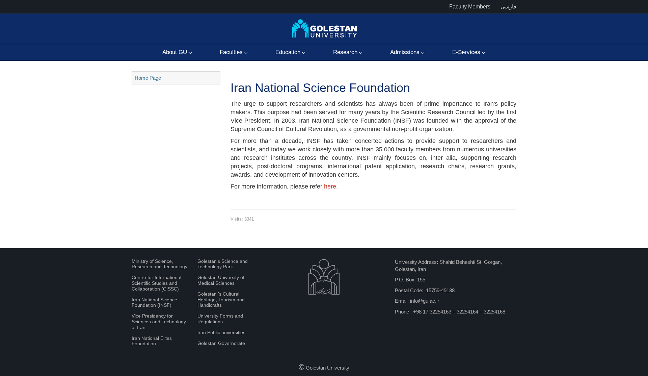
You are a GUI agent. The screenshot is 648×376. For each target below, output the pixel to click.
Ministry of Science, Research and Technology (159, 264)
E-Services (467, 52)
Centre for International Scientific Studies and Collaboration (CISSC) (156, 283)
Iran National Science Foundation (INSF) (154, 302)
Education (288, 52)
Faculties (232, 52)
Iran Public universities (221, 332)
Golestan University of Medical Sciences (220, 280)
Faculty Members (469, 6)
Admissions (405, 52)
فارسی (508, 6)
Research (346, 52)
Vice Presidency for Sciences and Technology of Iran (159, 321)
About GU (175, 52)
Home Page (148, 78)
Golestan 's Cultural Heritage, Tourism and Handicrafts (221, 299)
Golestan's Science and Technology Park (222, 264)
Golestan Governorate (221, 343)
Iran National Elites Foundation (152, 341)
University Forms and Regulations (220, 318)
